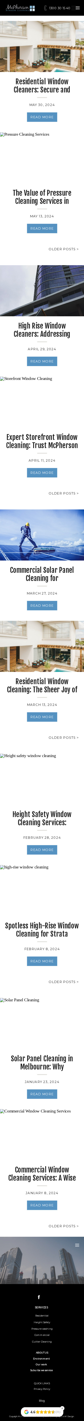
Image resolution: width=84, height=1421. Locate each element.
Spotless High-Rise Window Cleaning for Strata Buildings (42, 934)
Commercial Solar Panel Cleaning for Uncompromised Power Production (42, 582)
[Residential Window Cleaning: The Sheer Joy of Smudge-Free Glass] (42, 646)
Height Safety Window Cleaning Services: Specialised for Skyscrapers (42, 826)
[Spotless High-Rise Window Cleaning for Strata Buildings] (42, 890)
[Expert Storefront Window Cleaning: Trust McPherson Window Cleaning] (42, 402)
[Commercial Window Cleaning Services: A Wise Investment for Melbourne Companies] (42, 1134)
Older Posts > (64, 249)
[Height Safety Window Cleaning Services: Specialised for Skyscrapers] (42, 779)
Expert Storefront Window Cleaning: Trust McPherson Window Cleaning (42, 445)
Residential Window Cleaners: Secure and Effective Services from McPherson (42, 94)
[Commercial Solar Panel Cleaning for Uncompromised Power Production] (42, 535)
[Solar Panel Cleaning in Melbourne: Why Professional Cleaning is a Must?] (42, 1023)
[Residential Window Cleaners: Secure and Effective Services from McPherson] (42, 46)
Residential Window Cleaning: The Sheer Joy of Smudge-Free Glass (42, 689)
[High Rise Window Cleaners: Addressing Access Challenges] (42, 290)
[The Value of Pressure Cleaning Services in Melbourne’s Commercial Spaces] (42, 157)
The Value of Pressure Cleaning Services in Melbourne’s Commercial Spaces (42, 205)
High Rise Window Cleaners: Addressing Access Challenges (42, 334)
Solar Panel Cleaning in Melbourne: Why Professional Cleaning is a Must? (42, 1070)
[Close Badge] (62, 1408)
